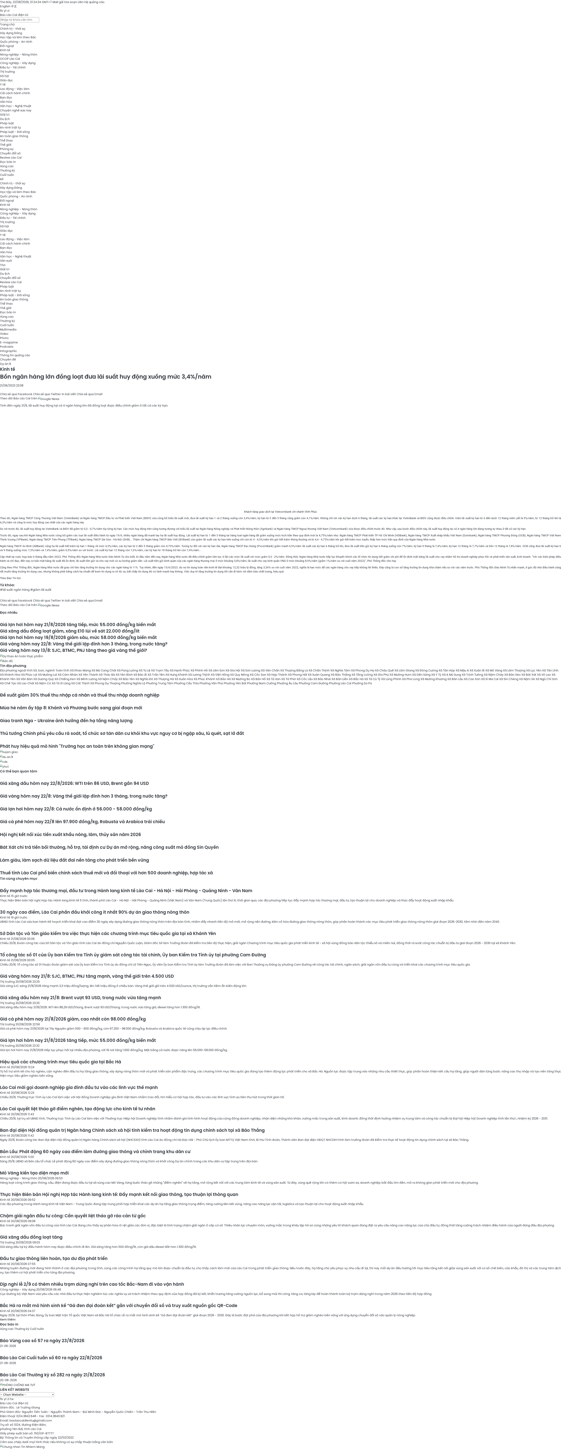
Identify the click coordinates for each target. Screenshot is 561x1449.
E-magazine (9, 342)
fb (1, 11)
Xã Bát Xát (529, 675)
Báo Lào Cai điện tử (14, 15)
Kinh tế (5, 50)
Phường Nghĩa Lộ (133, 683)
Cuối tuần (7, 175)
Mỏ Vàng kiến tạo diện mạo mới (34, 1173)
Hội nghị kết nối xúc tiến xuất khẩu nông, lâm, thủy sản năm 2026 (70, 835)
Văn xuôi (6, 261)
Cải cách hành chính (15, 93)
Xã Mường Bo (241, 679)
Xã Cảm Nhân (68, 675)
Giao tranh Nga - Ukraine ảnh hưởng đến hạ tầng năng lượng (66, 721)
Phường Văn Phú (211, 683)
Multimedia (8, 329)
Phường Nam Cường (262, 683)
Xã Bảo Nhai (322, 679)
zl (8, 11)
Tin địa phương (13, 665)
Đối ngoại (7, 46)
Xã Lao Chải (26, 683)
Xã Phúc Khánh (205, 679)
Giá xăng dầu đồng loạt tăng (31, 1237)
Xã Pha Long (411, 679)
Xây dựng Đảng (11, 33)
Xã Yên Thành (88, 675)
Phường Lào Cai (340, 683)
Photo (4, 338)
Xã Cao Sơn (472, 679)
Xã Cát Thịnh (80, 683)
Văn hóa (6, 102)
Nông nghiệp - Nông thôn (18, 54)
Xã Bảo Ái (140, 675)
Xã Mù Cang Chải (104, 670)
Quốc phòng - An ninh (16, 42)
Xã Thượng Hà (164, 679)
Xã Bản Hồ (258, 679)
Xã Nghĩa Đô (144, 679)
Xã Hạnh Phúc (180, 670)
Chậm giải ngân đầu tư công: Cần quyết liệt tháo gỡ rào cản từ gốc (73, 1216)
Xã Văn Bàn (24, 679)
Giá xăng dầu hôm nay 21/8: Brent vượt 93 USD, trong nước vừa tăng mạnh (80, 998)
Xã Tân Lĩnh (550, 670)
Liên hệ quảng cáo (91, 2)
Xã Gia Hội (233, 670)
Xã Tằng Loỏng (362, 675)
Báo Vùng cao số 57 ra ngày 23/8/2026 (42, 1341)
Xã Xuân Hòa (184, 679)
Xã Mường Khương (433, 679)
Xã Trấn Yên (156, 675)
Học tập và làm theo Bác (18, 37)
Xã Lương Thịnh (199, 675)
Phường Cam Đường (314, 683)
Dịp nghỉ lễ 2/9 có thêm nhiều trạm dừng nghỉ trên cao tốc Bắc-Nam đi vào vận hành (92, 1284)
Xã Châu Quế (384, 670)
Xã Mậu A (463, 670)
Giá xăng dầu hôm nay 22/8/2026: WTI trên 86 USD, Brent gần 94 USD (74, 783)
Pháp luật (7, 123)
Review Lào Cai (11, 158)
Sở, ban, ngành (44, 670)
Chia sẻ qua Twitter (47, 394)
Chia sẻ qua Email (89, 394)
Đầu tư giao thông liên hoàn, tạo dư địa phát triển (54, 1258)
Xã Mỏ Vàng (494, 670)
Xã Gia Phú (381, 675)
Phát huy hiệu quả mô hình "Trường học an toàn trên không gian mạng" (77, 746)
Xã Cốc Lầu (305, 679)
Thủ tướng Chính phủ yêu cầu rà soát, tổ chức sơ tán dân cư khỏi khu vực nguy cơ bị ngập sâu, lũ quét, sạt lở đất (122, 733)
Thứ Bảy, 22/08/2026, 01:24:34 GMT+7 (26, 2)
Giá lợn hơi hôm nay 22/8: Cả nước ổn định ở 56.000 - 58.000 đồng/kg (76, 809)
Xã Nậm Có (43, 683)
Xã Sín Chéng (509, 679)
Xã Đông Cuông (427, 670)
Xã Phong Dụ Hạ (363, 670)
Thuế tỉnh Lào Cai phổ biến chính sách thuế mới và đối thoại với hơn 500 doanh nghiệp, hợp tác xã (106, 873)
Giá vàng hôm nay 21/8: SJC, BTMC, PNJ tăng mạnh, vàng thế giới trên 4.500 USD (87, 976)
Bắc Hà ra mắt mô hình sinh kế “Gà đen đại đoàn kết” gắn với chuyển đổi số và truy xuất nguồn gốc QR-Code (118, 1306)
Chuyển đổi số (10, 153)
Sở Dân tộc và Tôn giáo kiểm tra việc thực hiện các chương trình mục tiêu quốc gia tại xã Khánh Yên (108, 933)
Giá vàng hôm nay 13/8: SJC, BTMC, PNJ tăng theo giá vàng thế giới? (73, 650)
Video (4, 334)
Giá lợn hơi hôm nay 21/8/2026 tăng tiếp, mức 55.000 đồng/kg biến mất (78, 625)
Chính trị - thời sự (12, 29)
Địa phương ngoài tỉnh (16, 670)
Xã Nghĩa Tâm (340, 670)
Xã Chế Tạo (8, 683)
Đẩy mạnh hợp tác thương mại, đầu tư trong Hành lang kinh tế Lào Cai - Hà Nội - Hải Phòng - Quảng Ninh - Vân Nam (126, 891)
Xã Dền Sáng (421, 675)
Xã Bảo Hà (223, 679)
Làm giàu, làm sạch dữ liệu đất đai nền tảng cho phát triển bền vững (74, 860)
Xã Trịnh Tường (473, 675)
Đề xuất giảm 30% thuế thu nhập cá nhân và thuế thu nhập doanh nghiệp (79, 695)
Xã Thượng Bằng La (294, 670)
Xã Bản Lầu (455, 679)
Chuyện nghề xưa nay (15, 110)
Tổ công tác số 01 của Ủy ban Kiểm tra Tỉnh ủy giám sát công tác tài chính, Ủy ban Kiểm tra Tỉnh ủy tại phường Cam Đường (133, 955)
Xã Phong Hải (298, 675)
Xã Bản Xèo (512, 675)
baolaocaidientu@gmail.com (30, 1420)
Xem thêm (7, 1319)
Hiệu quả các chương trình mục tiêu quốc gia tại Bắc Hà (60, 1062)
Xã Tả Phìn (289, 679)
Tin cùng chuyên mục (18, 878)
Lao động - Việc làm (14, 89)
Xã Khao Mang (80, 670)
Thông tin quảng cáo (15, 355)
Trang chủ (7, 24)
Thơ (2, 265)
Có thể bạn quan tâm (18, 771)
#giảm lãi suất (40, 590)
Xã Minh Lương (87, 679)
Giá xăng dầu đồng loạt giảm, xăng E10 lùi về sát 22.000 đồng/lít (70, 631)
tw (12, 1399)
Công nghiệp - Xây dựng (18, 63)
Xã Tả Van (273, 679)
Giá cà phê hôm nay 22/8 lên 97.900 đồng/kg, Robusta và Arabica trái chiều (82, 822)
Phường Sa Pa (362, 683)
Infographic (8, 351)
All (1, 179)
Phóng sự (6, 149)
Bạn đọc (6, 97)
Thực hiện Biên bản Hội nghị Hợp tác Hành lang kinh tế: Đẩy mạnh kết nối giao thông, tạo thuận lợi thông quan (119, 1194)
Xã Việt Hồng (220, 675)
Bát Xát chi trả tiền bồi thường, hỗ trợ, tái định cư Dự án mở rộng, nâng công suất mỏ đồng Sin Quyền (109, 847)
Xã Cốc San (258, 675)
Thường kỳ (7, 170)
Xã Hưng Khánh (176, 675)
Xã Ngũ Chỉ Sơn (546, 679)
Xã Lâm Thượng (514, 670)
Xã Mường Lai (48, 675)
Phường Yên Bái (235, 683)
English (5, 6)
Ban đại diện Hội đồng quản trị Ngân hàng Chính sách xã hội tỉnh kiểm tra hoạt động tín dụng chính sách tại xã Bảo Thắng (132, 1130)
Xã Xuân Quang (319, 675)
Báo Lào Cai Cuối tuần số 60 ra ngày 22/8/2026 (51, 1358)
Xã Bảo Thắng (341, 675)
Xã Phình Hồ (199, 670)
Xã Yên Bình (124, 675)
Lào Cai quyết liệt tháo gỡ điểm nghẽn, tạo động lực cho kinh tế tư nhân (77, 1109)
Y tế (3, 84)
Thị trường (7, 72)
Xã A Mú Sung (452, 675)
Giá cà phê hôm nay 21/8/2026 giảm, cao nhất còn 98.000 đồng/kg (73, 1019)
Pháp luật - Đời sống (15, 132)
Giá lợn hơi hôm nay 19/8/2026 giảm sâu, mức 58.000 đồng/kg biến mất (78, 637)
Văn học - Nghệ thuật (15, 106)
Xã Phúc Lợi (29, 675)
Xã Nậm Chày (494, 675)
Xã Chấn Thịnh (319, 670)
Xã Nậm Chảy (108, 679)
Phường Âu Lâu (288, 683)
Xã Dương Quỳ (43, 679)
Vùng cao (7, 166)
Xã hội (4, 76)
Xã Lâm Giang (404, 670)
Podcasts (6, 347)
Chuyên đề (8, 359)
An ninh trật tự (10, 127)
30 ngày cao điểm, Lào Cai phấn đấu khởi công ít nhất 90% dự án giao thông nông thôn (94, 912)
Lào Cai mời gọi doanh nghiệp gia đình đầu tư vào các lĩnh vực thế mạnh (79, 1087)
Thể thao (6, 140)
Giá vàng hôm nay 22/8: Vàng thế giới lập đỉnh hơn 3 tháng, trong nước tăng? (83, 644)
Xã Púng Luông (128, 670)
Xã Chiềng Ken (65, 679)
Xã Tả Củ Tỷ (372, 679)
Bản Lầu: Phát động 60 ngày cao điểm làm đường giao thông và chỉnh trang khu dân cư (95, 1152)
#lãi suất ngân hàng (15, 590)
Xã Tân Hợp (447, 670)
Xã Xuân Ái (477, 670)
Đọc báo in (8, 162)
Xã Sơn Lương (251, 670)
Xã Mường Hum (400, 675)
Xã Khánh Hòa (10, 675)
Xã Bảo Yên (126, 679)
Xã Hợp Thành (277, 675)
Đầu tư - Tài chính (13, 67)
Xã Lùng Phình (391, 679)
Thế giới (5, 145)
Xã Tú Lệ (145, 670)
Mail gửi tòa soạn (65, 2)
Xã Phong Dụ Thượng (105, 683)
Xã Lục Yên (534, 670)
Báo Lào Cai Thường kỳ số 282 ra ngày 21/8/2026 (52, 1375)
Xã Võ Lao (544, 675)
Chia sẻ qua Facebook (16, 394)
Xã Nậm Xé (527, 679)
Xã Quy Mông (240, 675)
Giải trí (4, 115)
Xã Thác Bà (107, 675)
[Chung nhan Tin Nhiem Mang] (22, 1446)
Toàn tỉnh (63, 670)
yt (5, 11)
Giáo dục (6, 80)
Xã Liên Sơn (217, 670)
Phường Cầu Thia (186, 683)
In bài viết (69, 394)
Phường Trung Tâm (160, 683)
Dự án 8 (5, 364)
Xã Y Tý (436, 675)
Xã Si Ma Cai (490, 679)
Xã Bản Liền (340, 679)
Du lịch (5, 119)
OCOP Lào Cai (10, 59)
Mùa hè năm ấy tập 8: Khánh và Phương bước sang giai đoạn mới (71, 708)
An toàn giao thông (14, 136)
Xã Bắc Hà (356, 679)
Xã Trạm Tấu (160, 670)
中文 (14, 6)
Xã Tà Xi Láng (61, 683)
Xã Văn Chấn (270, 670)
